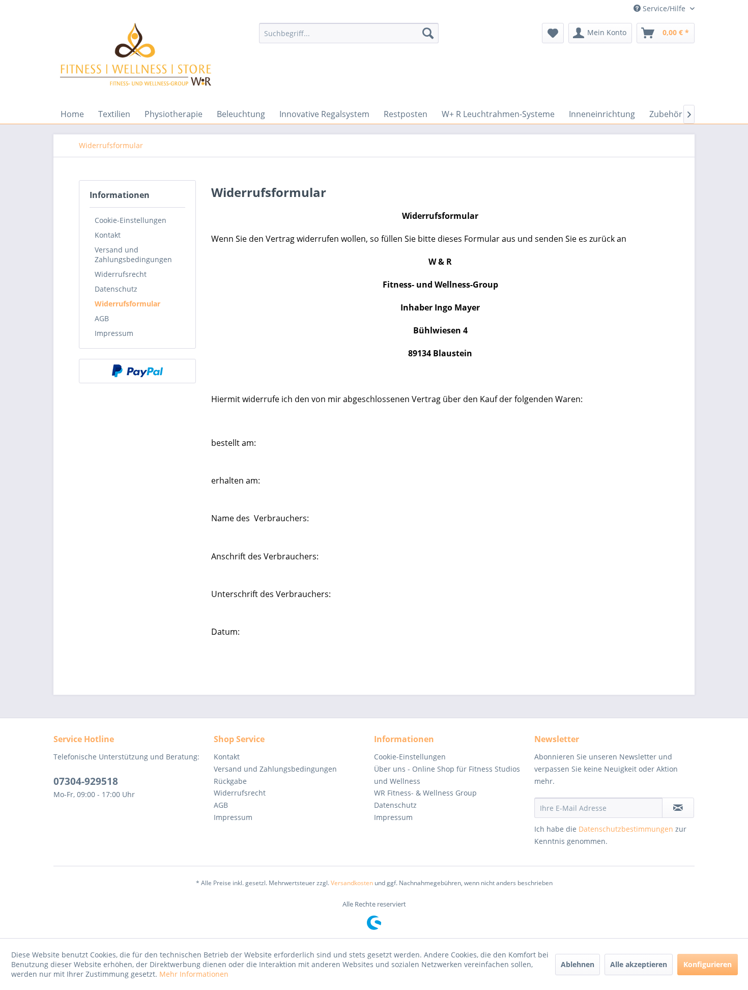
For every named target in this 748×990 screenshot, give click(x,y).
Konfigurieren (707, 964)
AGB (102, 318)
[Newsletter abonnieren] (678, 808)
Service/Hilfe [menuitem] (664, 8)
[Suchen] (428, 33)
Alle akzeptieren (638, 964)
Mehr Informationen (193, 974)
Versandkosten (352, 883)
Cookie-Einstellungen (130, 220)
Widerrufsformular (127, 303)
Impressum (114, 333)
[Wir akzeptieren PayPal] (137, 371)
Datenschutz (116, 289)
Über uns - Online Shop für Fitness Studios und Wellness (447, 775)
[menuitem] (349, 33)
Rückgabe (230, 781)
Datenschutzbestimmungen (626, 829)
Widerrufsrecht (121, 274)
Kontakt (108, 235)
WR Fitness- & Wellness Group (425, 793)
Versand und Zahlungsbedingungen (133, 254)
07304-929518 (85, 781)
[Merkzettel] (553, 33)
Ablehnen (577, 964)
